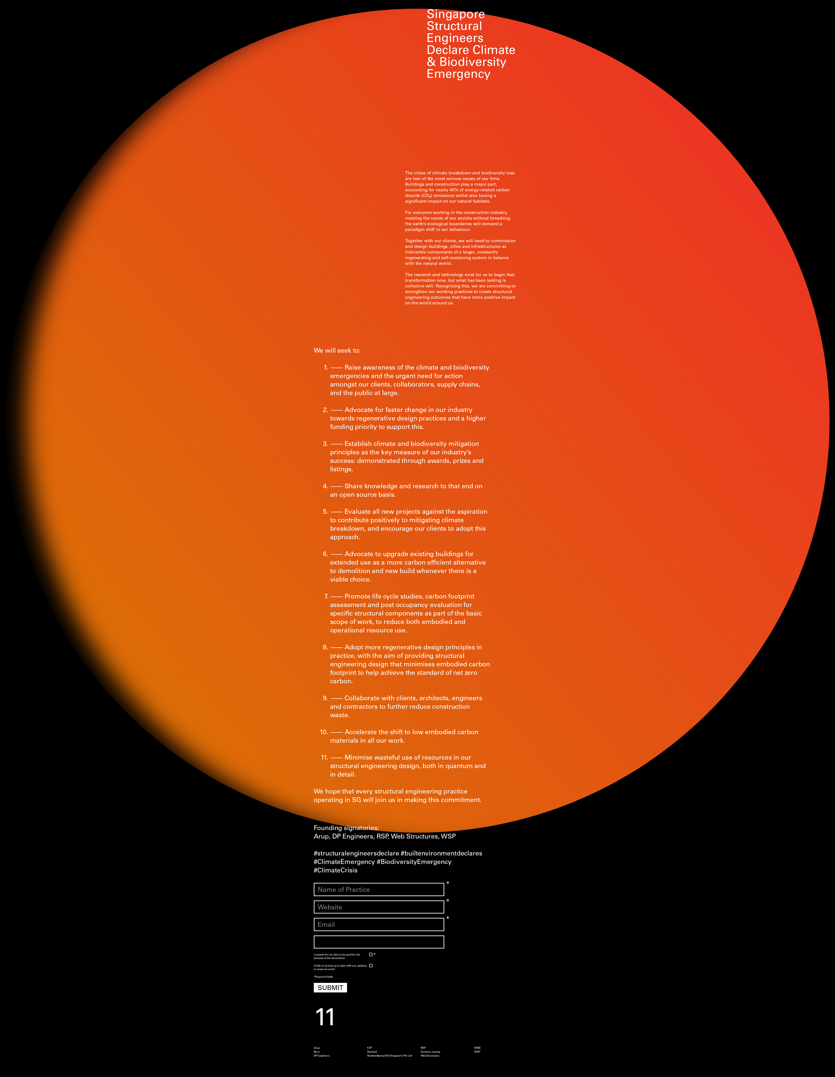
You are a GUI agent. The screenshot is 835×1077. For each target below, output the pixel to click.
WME (477, 1047)
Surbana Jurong (430, 1051)
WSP (477, 1051)
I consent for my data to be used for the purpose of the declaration (341, 956)
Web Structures (430, 1055)
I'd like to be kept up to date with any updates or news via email (340, 967)
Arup (317, 1047)
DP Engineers (322, 1055)
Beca (317, 1051)
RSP (423, 1047)
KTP (369, 1047)
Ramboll (372, 1051)
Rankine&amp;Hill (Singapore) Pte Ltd (389, 1055)
